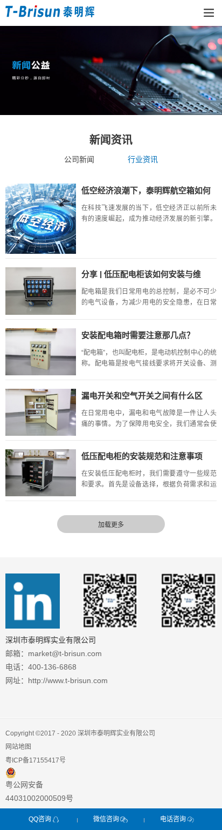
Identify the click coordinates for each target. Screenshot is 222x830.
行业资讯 (143, 159)
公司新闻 (79, 159)
